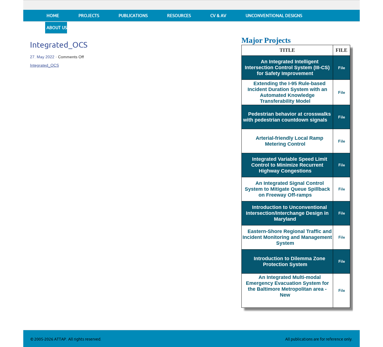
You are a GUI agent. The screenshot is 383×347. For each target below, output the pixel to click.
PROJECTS (89, 16)
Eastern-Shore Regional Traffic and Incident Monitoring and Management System (287, 237)
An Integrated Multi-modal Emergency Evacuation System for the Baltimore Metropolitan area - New (287, 286)
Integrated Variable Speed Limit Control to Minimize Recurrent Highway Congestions (289, 165)
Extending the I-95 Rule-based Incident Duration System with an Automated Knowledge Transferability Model (287, 92)
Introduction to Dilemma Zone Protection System (289, 261)
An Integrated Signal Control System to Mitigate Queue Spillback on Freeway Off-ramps (287, 189)
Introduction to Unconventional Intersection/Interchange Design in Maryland (287, 213)
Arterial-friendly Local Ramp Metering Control (289, 141)
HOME (53, 16)
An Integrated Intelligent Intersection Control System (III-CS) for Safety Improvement (287, 67)
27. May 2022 (42, 57)
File (341, 68)
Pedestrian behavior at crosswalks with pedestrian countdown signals (287, 117)
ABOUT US (57, 28)
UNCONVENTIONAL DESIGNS (274, 16)
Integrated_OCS (58, 45)
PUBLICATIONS (133, 16)
